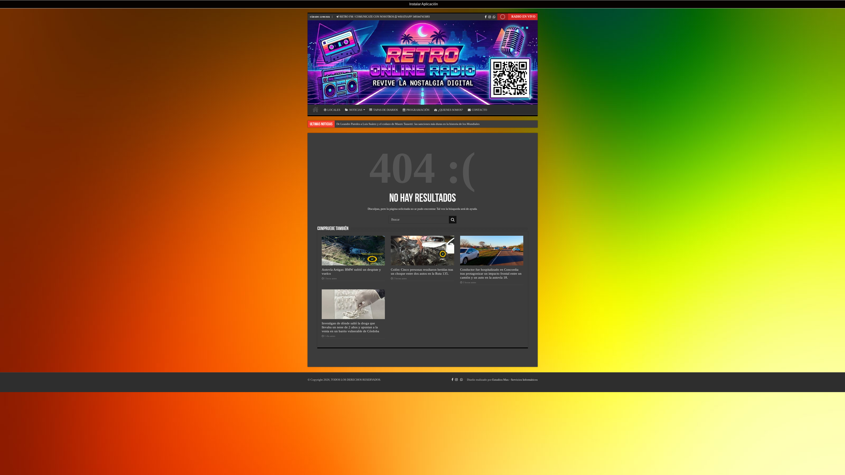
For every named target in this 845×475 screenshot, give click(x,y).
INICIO (315, 109)
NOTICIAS (355, 109)
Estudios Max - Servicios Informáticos (515, 379)
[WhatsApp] (494, 17)
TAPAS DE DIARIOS (385, 109)
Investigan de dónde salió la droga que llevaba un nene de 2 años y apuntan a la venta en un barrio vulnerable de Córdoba (350, 327)
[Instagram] (489, 17)
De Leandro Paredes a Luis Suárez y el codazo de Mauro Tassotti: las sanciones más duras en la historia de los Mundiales (407, 124)
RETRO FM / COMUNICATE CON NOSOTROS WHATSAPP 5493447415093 (384, 16)
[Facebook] (485, 17)
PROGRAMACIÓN (417, 109)
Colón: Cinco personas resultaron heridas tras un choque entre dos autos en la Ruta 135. (422, 271)
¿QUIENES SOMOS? (450, 109)
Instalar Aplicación (423, 4)
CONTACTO (479, 109)
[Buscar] (452, 219)
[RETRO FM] (423, 62)
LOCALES (333, 109)
